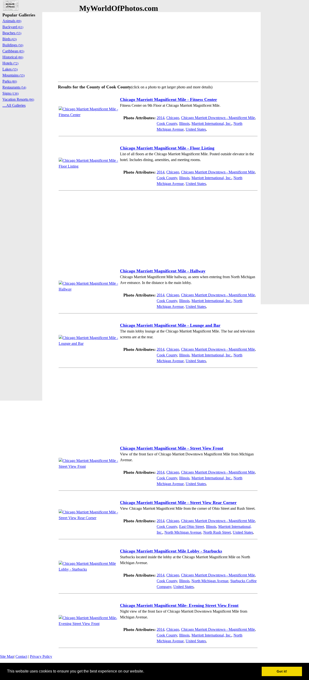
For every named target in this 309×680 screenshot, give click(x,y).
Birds (9, 39)
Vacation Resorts (18, 99)
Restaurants (14, 87)
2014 (160, 118)
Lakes (10, 69)
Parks (9, 81)
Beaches (11, 33)
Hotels (10, 63)
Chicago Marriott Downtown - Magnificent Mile (218, 118)
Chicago (172, 118)
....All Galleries (14, 105)
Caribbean (13, 51)
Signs (10, 93)
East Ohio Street (191, 526)
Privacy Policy (41, 656)
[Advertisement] (158, 46)
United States (196, 129)
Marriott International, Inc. (211, 123)
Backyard (12, 27)
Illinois (184, 123)
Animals (11, 21)
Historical (12, 57)
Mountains (13, 75)
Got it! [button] (282, 671)
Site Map (7, 656)
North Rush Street (217, 532)
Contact (21, 656)
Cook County (167, 123)
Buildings (12, 45)
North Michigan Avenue (182, 532)
